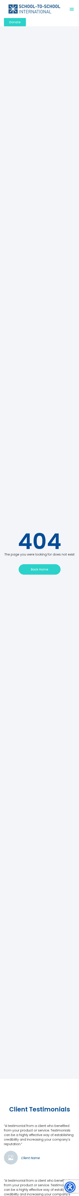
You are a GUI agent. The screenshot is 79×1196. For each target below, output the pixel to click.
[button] (71, 9)
